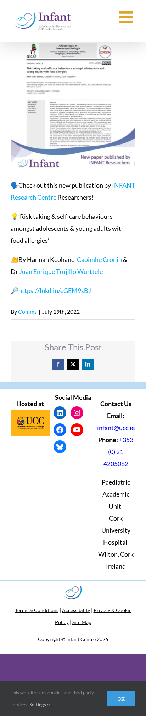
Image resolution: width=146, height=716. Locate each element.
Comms (27, 311)
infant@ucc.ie (116, 428)
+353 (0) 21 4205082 (118, 452)
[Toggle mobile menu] (127, 17)
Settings (38, 705)
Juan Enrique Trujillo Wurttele (61, 271)
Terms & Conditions (36, 610)
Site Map (81, 622)
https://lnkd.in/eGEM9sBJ (54, 290)
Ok (121, 699)
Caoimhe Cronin (99, 259)
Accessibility (76, 610)
